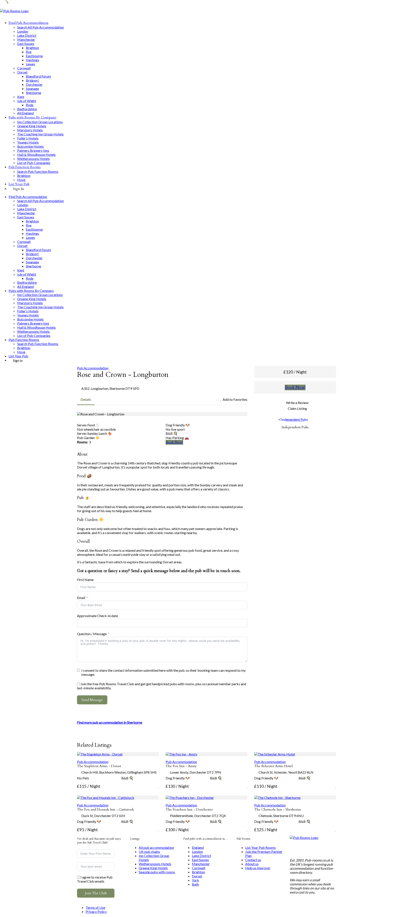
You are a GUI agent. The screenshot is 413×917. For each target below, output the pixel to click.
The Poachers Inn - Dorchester (189, 809)
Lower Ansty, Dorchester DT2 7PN (195, 772)
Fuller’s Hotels (28, 138)
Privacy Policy (96, 911)
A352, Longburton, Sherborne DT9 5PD (110, 388)
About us (252, 864)
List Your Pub (19, 184)
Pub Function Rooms (25, 167)
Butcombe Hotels (30, 146)
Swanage (32, 88)
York (195, 880)
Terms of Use (95, 907)
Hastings (32, 60)
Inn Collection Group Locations (40, 122)
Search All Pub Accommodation (40, 27)
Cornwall (24, 68)
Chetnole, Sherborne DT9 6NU (281, 816)
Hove (21, 180)
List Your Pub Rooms (260, 847)
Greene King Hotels (31, 126)
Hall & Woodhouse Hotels (36, 154)
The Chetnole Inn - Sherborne (277, 809)
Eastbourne (34, 56)
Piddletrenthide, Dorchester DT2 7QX (198, 816)
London (22, 31)
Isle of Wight (26, 101)
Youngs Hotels (28, 142)
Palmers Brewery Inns (33, 150)
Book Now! (174, 442)
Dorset (22, 72)
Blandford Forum (38, 76)
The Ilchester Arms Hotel (273, 766)
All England (25, 113)
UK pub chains (149, 851)
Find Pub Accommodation (28, 22)
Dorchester (34, 84)
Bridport (32, 80)
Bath (195, 884)
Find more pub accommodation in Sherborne (109, 722)
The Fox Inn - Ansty (181, 766)
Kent (20, 97)
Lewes (30, 64)
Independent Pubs (295, 427)
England (198, 847)
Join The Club (96, 893)
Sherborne (33, 93)
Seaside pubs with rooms (157, 872)
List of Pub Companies (33, 163)
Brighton (32, 48)
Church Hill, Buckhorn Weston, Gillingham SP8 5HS (119, 772)
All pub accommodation (156, 847)
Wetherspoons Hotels (33, 159)
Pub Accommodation (92, 368)
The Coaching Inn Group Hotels (40, 134)
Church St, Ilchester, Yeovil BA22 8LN (286, 772)
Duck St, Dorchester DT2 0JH (103, 816)
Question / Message (92, 634)
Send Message (92, 699)
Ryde (29, 105)
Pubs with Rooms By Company (33, 117)
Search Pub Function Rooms (37, 171)
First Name (85, 580)
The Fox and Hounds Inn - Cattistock (105, 809)
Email (81, 598)
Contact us (253, 860)
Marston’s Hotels (30, 130)
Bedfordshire (27, 109)
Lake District (26, 35)
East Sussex (25, 43)
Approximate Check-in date (97, 616)
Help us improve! (257, 868)
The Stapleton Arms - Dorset (99, 766)
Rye (28, 52)
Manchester (26, 39)
